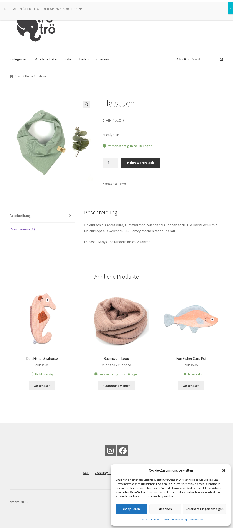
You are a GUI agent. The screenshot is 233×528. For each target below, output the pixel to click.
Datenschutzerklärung (174, 519)
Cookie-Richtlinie (149, 519)
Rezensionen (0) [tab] (22, 229)
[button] (224, 470)
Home (29, 76)
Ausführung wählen (116, 386)
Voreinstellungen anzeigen (205, 509)
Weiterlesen (42, 386)
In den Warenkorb (140, 162)
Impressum (196, 519)
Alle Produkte (46, 59)
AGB (86, 472)
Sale (68, 59)
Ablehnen (165, 509)
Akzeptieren (131, 509)
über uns (103, 59)
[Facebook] (122, 450)
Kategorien (18, 59)
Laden (84, 59)
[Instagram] (110, 450)
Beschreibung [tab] (20, 215)
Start (18, 76)
